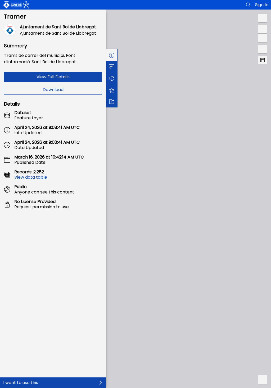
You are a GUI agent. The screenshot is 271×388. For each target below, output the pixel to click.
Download (53, 90)
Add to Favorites (112, 90)
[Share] (112, 101)
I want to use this (20, 383)
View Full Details (53, 77)
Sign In (261, 5)
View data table (30, 177)
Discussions (112, 67)
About (112, 55)
